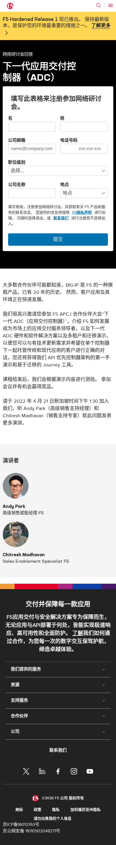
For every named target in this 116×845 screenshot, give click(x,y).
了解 (77, 633)
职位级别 (16, 163)
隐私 (56, 809)
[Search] (98, 5)
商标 (19, 809)
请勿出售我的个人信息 (52, 818)
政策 (37, 809)
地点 (64, 185)
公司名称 (16, 185)
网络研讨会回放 (18, 54)
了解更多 (101, 25)
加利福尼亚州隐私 (85, 809)
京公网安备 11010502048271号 (31, 831)
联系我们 (61, 218)
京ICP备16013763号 (21, 824)
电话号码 (68, 140)
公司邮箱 (16, 140)
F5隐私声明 (82, 212)
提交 (58, 239)
